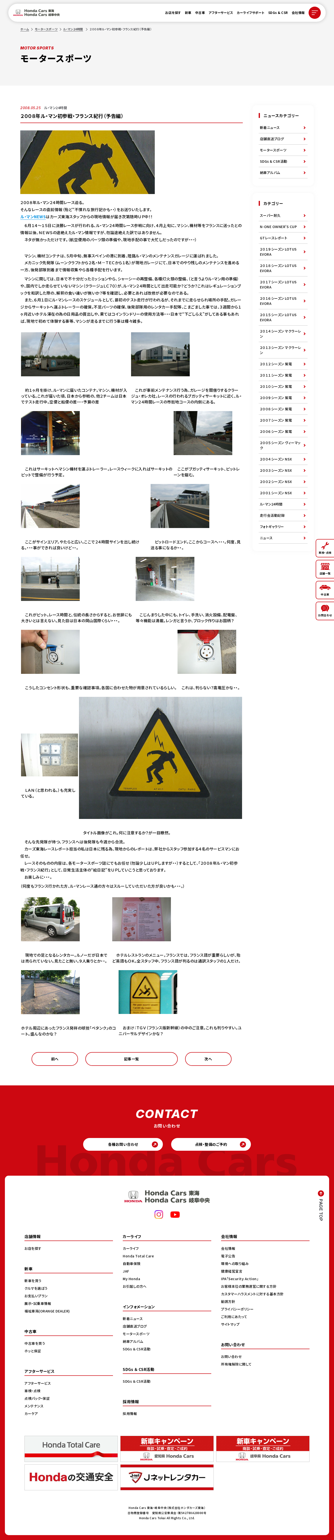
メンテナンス (34, 1405)
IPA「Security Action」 (239, 1278)
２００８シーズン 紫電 (276, 408)
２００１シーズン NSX (276, 492)
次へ (208, 1058)
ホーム (24, 29)
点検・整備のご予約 (211, 1144)
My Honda (131, 1278)
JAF (126, 1271)
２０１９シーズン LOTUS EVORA (278, 252)
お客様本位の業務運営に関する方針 (249, 1286)
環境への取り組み (235, 1263)
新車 (188, 12)
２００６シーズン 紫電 (276, 431)
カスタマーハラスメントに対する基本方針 (252, 1293)
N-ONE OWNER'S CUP (278, 226)
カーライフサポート (251, 12)
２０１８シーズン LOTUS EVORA (278, 268)
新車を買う (33, 1280)
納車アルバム (270, 172)
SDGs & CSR (278, 12)
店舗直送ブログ (272, 138)
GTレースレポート (274, 237)
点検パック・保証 (37, 1398)
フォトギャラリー (272, 526)
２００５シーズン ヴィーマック (280, 445)
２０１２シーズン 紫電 (276, 363)
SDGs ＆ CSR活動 (136, 1348)
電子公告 (228, 1255)
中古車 (200, 12)
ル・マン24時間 (73, 29)
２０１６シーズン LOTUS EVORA (278, 301)
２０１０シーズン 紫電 (276, 386)
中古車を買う (34, 1343)
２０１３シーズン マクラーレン (280, 350)
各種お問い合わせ (123, 1144)
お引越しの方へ (135, 1286)
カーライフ (131, 1248)
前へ (55, 1058)
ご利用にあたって (234, 1316)
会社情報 (298, 12)
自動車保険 (132, 1263)
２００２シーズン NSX (276, 481)
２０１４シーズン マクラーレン (280, 334)
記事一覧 (131, 1058)
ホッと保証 (32, 1350)
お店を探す (173, 12)
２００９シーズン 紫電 (276, 397)
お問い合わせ (231, 1356)
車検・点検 (32, 1390)
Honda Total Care (138, 1255)
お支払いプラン (36, 1295)
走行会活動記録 (272, 515)
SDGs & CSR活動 (273, 161)
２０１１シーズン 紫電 (276, 375)
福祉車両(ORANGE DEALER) (47, 1311)
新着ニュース (270, 127)
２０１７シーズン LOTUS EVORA (278, 284)
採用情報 (130, 1413)
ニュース (266, 537)
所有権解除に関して (236, 1364)
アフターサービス (221, 12)
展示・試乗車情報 (37, 1303)
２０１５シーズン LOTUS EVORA (278, 317)
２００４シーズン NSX (276, 459)
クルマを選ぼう (36, 1288)
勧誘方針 (228, 1301)
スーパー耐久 (270, 215)
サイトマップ (230, 1324)
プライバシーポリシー (237, 1309)
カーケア (31, 1413)
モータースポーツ (46, 29)
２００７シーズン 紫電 (276, 420)
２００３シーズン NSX (276, 470)
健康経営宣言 (231, 1271)
